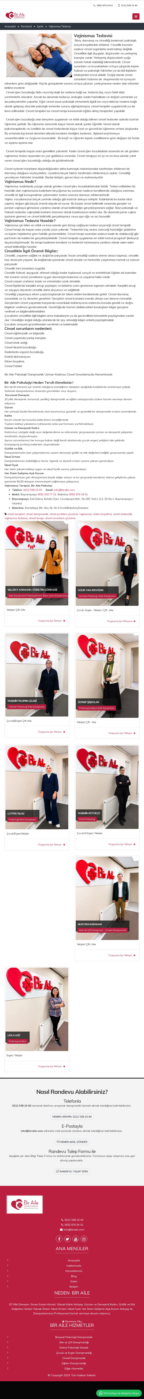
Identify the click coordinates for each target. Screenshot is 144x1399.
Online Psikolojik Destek (73, 1347)
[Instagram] (84, 1239)
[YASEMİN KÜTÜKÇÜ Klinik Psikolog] (107, 787)
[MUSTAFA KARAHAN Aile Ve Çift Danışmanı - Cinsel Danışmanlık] (107, 898)
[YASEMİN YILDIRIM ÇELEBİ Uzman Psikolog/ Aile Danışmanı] (36, 674)
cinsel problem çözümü (64, 514)
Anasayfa (74, 1260)
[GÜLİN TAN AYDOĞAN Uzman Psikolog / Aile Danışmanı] (107, 563)
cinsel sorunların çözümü (60, 518)
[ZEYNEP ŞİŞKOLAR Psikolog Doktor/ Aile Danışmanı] (107, 675)
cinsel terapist (16, 514)
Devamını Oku (73, 1321)
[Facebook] (59, 1239)
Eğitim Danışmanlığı (74, 1363)
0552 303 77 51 (47, 494)
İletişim (74, 1286)
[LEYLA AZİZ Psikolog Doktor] (36, 1009)
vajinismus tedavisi (16, 518)
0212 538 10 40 (129, 5)
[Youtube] (75, 1239)
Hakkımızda (74, 1265)
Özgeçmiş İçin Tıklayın (50, 620)
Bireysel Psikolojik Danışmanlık (73, 1337)
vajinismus (85, 514)
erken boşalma (102, 514)
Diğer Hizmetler (73, 1368)
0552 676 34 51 (104, 5)
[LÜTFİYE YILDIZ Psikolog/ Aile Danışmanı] (36, 787)
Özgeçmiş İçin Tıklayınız (120, 621)
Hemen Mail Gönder (73, 1142)
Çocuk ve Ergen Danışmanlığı (74, 1352)
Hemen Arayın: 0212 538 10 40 (72, 1116)
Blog (74, 1276)
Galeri (73, 1281)
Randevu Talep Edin (73, 1171)
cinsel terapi (36, 518)
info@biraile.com (64, 490)
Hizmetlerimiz (73, 1271)
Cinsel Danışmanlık (74, 1358)
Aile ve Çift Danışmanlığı (74, 1342)
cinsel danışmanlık (37, 514)
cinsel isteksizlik (122, 514)
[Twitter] (67, 1239)
